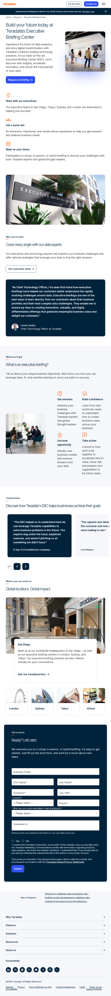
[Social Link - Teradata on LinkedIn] (8, 969)
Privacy (21, 987)
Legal (82, 987)
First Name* (20, 782)
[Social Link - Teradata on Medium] (22, 969)
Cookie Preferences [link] (65, 987)
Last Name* (65, 782)
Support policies (94, 989)
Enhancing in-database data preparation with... (67, 894)
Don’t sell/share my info (40, 987)
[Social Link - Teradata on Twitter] (29, 969)
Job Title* (64, 792)
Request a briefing (18, 79)
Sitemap (9, 987)
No (27, 841)
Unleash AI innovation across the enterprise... (66, 901)
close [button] (106, 11)
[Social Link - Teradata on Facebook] (43, 969)
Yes (18, 841)
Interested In (20, 824)
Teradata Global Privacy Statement (65, 862)
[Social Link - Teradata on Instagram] (50, 969)
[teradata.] (9, 4)
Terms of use (95, 987)
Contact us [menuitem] (91, 4)
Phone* (63, 803)
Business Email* (22, 772)
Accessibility (11, 989)
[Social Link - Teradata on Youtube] (36, 969)
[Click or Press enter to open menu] (104, 4)
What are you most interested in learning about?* (37, 808)
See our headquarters (32, 674)
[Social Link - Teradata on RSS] (57, 969)
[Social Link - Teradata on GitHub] (15, 969)
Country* (17, 798)
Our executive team (19, 268)
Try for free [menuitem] (74, 4)
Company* (19, 792)
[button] (17, 566)
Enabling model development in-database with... (67, 897)
